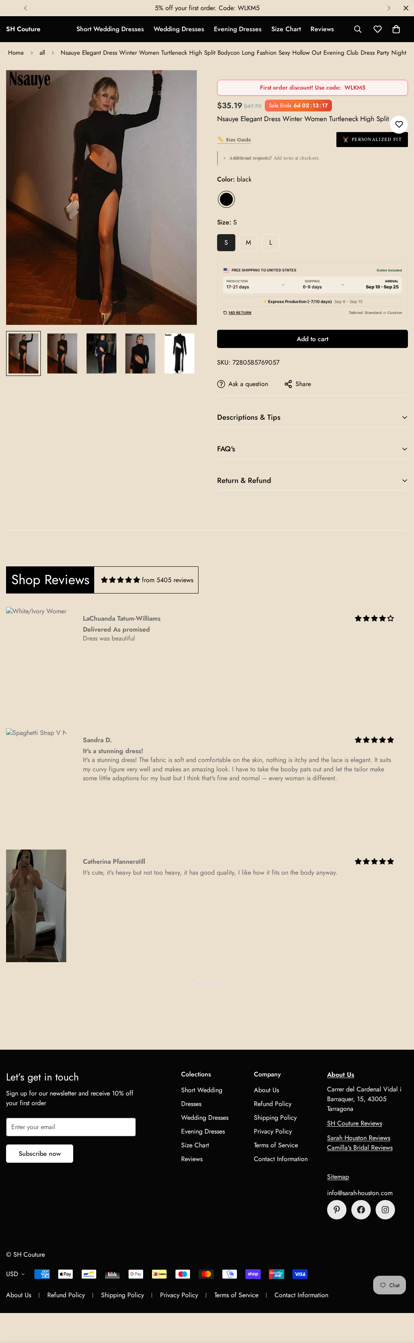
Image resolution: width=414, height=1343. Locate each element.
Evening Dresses (238, 29)
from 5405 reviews (167, 580)
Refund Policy (272, 1103)
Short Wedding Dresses (110, 29)
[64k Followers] (385, 1209)
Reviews (322, 29)
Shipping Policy (275, 1117)
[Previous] (25, 8)
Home (16, 52)
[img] (120, 580)
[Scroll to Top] (398, 1299)
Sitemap (338, 1176)
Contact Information (281, 1159)
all (42, 52)
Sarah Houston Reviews (358, 1137)
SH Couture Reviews (354, 1123)
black (226, 199)
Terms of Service (276, 1145)
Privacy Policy (273, 1131)
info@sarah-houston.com (360, 1193)
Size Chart (286, 29)
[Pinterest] (336, 1209)
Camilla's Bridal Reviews (360, 1147)
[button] (396, 29)
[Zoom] (180, 87)
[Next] (389, 8)
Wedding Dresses (179, 29)
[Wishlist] (399, 124)
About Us (266, 1090)
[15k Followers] (361, 1209)
